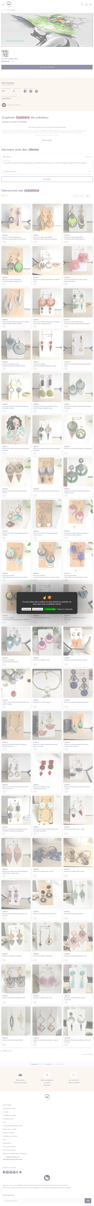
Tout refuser (26, 609)
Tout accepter (50, 609)
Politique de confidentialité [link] (64, 609)
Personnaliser (37, 609)
